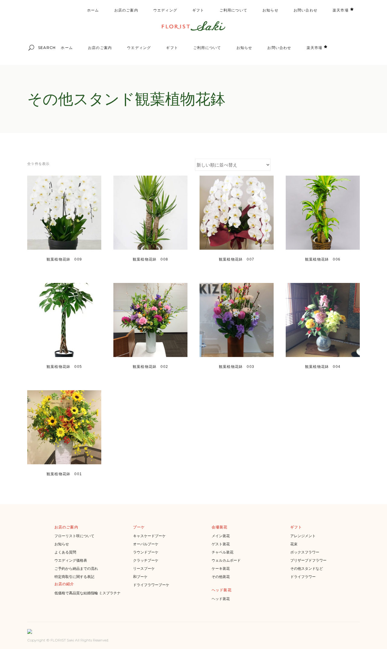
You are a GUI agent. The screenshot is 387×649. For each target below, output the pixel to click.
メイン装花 (221, 536)
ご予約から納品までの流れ (76, 568)
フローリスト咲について (74, 536)
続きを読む (55, 266)
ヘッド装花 (221, 598)
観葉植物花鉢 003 (236, 367)
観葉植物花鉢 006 (322, 259)
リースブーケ (144, 568)
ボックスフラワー (304, 552)
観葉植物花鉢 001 (64, 474)
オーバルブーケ (145, 544)
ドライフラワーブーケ (151, 584)
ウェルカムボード (226, 560)
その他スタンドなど (306, 568)
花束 (294, 544)
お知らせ (61, 544)
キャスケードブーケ (149, 536)
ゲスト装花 (221, 544)
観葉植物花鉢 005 (64, 367)
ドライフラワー (303, 576)
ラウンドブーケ (145, 552)
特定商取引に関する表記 (74, 576)
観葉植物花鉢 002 (150, 367)
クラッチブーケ (145, 560)
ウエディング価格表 (70, 560)
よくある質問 (65, 552)
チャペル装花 (222, 552)
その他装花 (221, 576)
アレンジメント (303, 536)
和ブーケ (140, 576)
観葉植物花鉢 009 (64, 259)
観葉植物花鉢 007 (236, 259)
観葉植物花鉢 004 (322, 367)
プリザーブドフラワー (308, 560)
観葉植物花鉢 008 (150, 259)
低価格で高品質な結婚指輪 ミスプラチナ (87, 593)
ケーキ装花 (221, 568)
